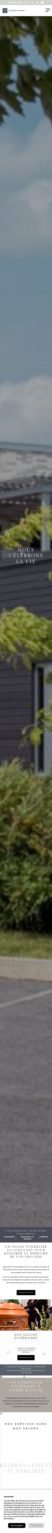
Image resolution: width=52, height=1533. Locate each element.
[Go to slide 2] (25, 1328)
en (25, 2)
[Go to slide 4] (28, 1328)
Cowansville (9, 1237)
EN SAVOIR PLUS (26, 1396)
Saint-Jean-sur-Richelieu (27, 1238)
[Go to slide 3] (26, 1328)
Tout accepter (17, 1525)
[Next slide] (43, 1373)
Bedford (44, 1237)
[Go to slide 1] (23, 1328)
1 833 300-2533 (14, 2)
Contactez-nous (26, 1292)
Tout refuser (36, 1525)
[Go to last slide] (8, 1371)
